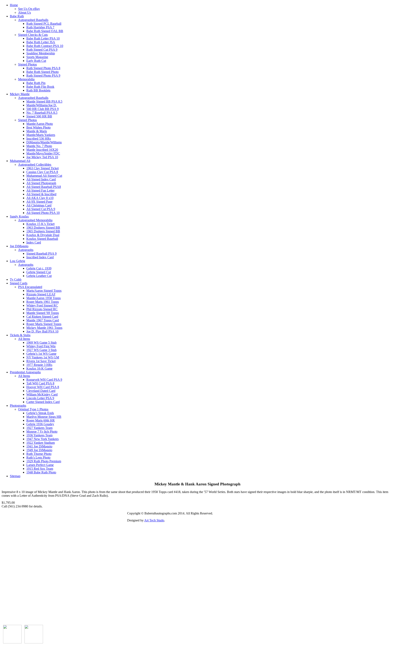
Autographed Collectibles (34, 164)
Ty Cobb (15, 279)
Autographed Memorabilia (35, 220)
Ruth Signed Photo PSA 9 (43, 75)
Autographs (25, 250)
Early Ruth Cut (36, 60)
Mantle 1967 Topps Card (42, 320)
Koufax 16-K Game (39, 368)
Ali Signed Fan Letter (40, 190)
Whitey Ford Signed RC (42, 305)
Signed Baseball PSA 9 (41, 253)
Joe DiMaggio (19, 246)
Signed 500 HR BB (39, 116)
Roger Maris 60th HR (40, 420)
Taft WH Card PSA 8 (40, 383)
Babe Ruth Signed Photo (42, 72)
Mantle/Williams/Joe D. (41, 105)
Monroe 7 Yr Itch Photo (41, 431)
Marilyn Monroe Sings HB (43, 416)
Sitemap (15, 476)
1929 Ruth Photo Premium (43, 461)
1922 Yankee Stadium (40, 442)
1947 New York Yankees (42, 439)
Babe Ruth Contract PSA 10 (44, 46)
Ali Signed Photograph (41, 183)
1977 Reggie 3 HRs (39, 365)
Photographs (18, 405)
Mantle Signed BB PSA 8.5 (44, 101)
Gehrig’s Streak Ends (40, 413)
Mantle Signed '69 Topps (42, 313)
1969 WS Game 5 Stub (41, 342)
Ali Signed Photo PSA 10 (43, 212)
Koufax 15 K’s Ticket (40, 224)
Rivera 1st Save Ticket (41, 361)
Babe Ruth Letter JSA (40, 42)
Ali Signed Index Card (41, 179)
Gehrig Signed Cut (38, 272)
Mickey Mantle (20, 94)
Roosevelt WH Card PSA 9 (44, 379)
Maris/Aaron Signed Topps (44, 290)
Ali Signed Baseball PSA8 (43, 187)
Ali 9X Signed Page (39, 201)
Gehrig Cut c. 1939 (38, 268)
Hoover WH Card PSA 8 (42, 387)
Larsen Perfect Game (40, 465)
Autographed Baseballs (33, 20)
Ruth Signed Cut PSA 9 (41, 49)
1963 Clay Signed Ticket (42, 168)
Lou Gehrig (17, 261)
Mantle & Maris (36, 131)
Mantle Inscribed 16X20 (42, 149)
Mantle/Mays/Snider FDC (43, 153)
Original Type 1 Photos (33, 409)
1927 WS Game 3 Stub (41, 350)
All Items (24, 339)
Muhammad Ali (20, 161)
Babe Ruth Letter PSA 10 (43, 38)
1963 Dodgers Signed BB (43, 227)
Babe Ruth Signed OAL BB (44, 31)
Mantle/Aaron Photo (39, 123)
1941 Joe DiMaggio (39, 446)
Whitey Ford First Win (41, 346)
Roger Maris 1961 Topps (42, 301)
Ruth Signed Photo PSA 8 (43, 68)
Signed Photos (27, 64)
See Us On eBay (29, 9)
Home (14, 5)
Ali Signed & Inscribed (41, 194)
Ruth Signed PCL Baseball (43, 23)
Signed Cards (18, 283)
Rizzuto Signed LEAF (41, 294)
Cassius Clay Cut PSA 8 (42, 172)
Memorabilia (26, 79)
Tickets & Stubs (20, 335)
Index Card (33, 242)
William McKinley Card (42, 394)
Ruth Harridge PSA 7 (40, 27)
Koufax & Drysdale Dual (42, 235)
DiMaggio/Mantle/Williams (44, 142)
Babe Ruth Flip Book (40, 86)
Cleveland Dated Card (40, 390)
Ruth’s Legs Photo (38, 457)
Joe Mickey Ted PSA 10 (42, 157)
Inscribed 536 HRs (38, 138)
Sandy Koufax (19, 216)
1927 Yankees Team (39, 428)
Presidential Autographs (25, 372)
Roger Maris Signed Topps (43, 324)
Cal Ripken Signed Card (42, 316)
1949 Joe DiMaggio (39, 450)
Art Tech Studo (154, 520)
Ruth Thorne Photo (38, 454)
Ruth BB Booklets (38, 90)
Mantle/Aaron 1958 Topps (43, 298)
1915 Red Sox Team (39, 468)
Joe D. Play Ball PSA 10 (42, 331)
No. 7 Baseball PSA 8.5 (41, 112)
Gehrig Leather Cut (39, 276)
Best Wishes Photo (38, 127)
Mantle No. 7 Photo (39, 146)
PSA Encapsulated (30, 287)
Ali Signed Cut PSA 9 (40, 209)
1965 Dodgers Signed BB (43, 231)
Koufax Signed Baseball (42, 238)
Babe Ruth (17, 16)
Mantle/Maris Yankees (40, 135)
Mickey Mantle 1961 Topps (44, 327)
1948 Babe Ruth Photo (41, 472)
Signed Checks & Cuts (33, 34)
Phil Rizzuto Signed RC (42, 309)
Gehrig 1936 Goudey (40, 424)
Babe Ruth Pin (35, 83)
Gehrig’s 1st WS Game (41, 353)
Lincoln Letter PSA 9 (40, 398)
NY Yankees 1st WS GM (42, 357)
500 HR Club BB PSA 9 (42, 109)
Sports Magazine (37, 57)
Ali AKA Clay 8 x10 (39, 198)
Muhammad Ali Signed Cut (44, 175)
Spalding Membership (40, 53)
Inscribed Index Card (40, 257)
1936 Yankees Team (39, 435)
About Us (24, 12)
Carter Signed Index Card (43, 402)
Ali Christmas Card (38, 205)
